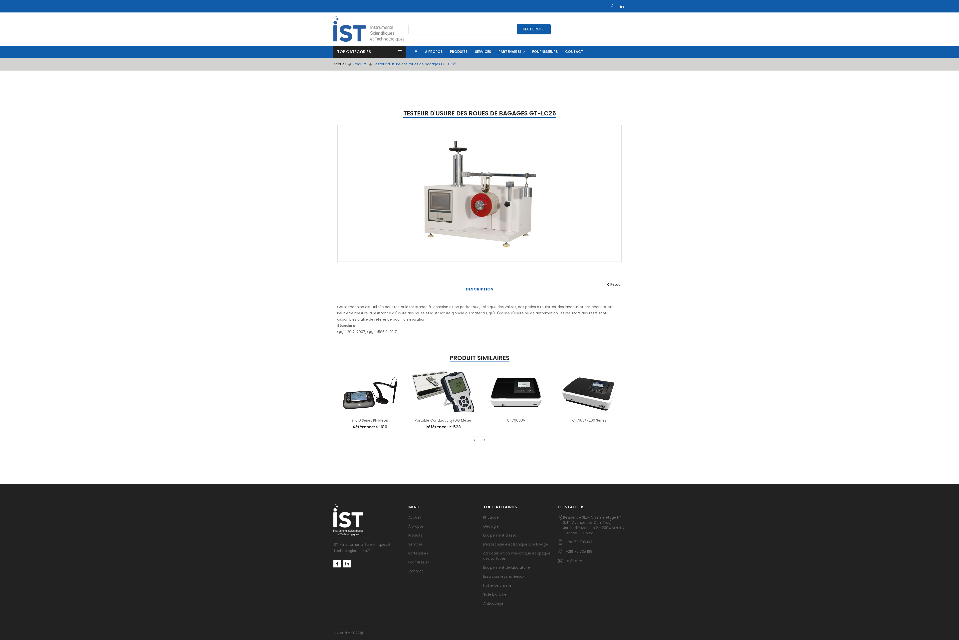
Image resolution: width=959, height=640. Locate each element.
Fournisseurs (419, 562)
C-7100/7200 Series (589, 420)
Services (415, 544)
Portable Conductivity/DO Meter (443, 420)
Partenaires (418, 553)
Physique (491, 517)
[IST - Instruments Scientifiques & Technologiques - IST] (369, 29)
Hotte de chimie (497, 585)
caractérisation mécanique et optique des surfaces (516, 556)
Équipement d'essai (500, 535)
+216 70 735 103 (579, 542)
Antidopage (493, 603)
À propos (416, 526)
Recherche (533, 29)
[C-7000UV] (516, 393)
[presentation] (474, 440)
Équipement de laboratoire (506, 567)
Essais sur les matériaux (503, 576)
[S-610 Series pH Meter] (370, 393)
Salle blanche (494, 594)
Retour (615, 284)
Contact (415, 571)
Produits (415, 535)
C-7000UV (516, 420)
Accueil (339, 64)
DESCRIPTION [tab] (479, 289)
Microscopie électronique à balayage (515, 544)
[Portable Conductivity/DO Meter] (443, 393)
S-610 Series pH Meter (370, 420)
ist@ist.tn (574, 560)
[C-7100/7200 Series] (589, 393)
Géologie (491, 526)
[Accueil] (415, 51)
